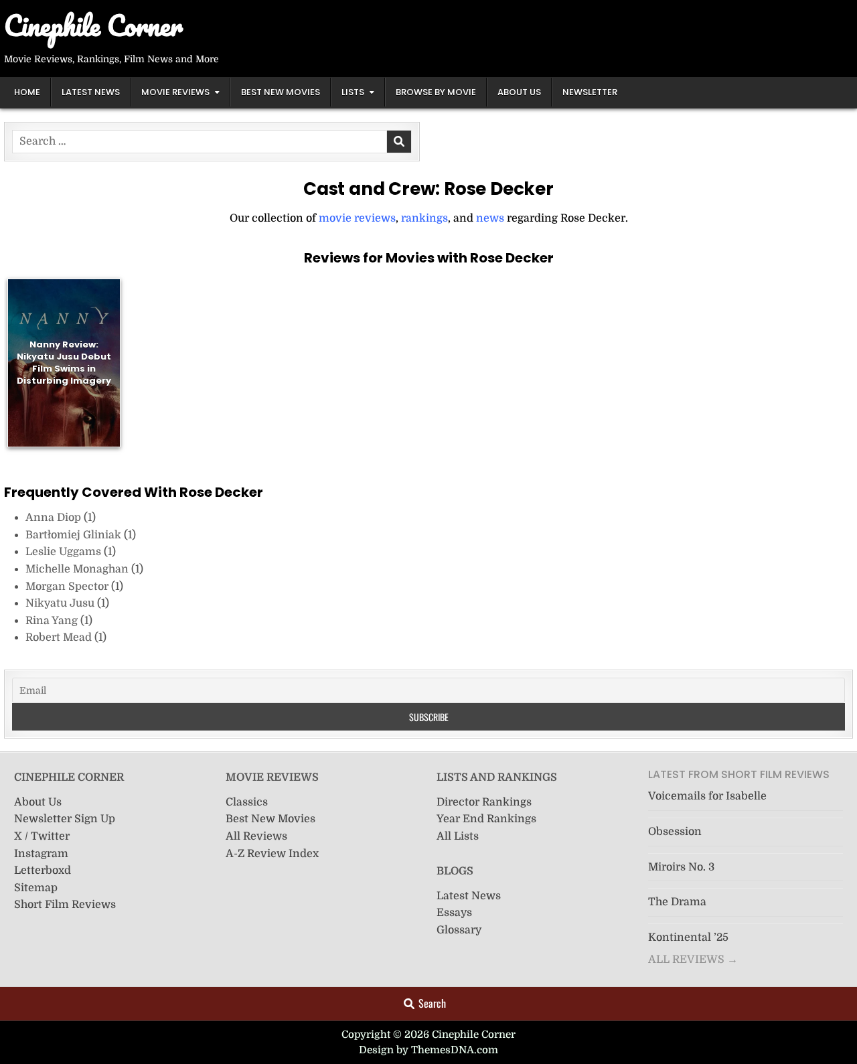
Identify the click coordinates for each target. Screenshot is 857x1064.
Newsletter (589, 92)
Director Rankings (484, 802)
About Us (519, 92)
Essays (454, 913)
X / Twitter (42, 836)
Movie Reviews (175, 92)
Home (27, 92)
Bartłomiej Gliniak (74, 535)
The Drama (677, 902)
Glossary (459, 930)
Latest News (91, 92)
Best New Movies (280, 92)
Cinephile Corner (93, 25)
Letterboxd (42, 870)
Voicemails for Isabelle (707, 796)
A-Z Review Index (272, 854)
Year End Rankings (486, 819)
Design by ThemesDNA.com (428, 1050)
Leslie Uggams (64, 552)
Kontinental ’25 (688, 937)
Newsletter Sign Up (64, 819)
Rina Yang (52, 621)
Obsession (675, 832)
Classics (247, 802)
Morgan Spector (68, 587)
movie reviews (357, 218)
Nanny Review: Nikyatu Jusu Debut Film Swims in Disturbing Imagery (64, 362)
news (490, 218)
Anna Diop (54, 518)
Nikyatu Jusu (61, 603)
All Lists (458, 836)
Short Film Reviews (65, 905)
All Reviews (256, 836)
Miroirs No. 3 (681, 867)
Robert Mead (59, 637)
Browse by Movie (436, 92)
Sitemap (36, 888)
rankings (424, 218)
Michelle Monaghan (78, 569)
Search (432, 1003)
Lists (352, 92)
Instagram (41, 854)
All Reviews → (693, 960)
